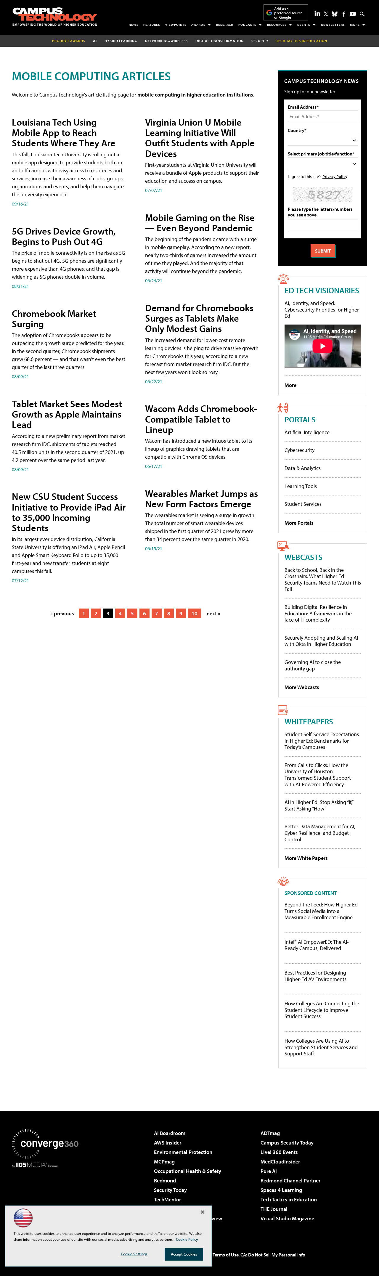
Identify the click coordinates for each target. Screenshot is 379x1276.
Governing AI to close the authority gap (313, 665)
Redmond (165, 1180)
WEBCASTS (303, 557)
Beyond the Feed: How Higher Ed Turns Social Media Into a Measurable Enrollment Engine (321, 911)
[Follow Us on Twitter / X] (326, 14)
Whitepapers (309, 721)
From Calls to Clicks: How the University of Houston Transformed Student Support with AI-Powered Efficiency (318, 775)
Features (151, 25)
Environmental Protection (183, 1152)
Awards (198, 25)
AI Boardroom (169, 1133)
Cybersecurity (299, 450)
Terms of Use (226, 1255)
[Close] (202, 1212)
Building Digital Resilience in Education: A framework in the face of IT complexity (318, 613)
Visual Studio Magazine (287, 1218)
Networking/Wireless (166, 40)
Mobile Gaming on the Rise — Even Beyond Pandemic (200, 222)
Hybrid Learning (121, 40)
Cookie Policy (187, 1239)
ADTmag (270, 1133)
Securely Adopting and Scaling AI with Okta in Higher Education (321, 641)
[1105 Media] (47, 1197)
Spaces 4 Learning (281, 1190)
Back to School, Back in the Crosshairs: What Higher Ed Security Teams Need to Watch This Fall (323, 579)
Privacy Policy (334, 176)
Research (224, 25)
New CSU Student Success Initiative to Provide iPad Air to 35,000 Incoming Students (69, 512)
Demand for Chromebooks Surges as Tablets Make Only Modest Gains (199, 318)
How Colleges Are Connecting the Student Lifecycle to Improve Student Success (322, 1010)
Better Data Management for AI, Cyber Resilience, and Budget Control (320, 832)
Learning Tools (301, 486)
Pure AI (269, 1171)
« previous (62, 613)
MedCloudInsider (280, 1161)
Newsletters (333, 25)
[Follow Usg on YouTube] (353, 14)
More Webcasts (302, 687)
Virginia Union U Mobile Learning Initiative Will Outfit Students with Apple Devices (200, 137)
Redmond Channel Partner (290, 1180)
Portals (300, 419)
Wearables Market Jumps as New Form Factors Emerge (201, 498)
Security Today (170, 1190)
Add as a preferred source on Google (288, 13)
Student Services (303, 503)
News (134, 25)
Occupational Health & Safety (187, 1171)
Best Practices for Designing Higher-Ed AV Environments (315, 976)
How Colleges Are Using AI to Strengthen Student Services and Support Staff (321, 1047)
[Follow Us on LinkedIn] (317, 13)
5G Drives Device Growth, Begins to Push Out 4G (64, 236)
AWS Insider (167, 1142)
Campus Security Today (287, 1142)
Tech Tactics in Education (289, 1199)
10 (194, 613)
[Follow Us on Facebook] (344, 14)
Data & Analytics (303, 468)
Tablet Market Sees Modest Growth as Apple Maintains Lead (67, 414)
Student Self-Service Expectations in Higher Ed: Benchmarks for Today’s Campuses (322, 740)
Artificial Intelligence (307, 432)
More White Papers (306, 858)
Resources (277, 25)
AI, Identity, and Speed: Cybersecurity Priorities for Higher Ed (322, 309)
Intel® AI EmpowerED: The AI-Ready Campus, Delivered (317, 945)
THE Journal (274, 1209)
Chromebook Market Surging (54, 318)
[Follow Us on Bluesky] (335, 14)
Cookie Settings (134, 1253)
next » (213, 613)
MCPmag (164, 1161)
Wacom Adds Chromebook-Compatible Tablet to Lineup (201, 418)
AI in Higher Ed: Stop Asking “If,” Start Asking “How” (319, 805)
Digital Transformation (219, 40)
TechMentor (167, 1199)
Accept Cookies (184, 1254)
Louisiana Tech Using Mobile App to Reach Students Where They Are (63, 132)
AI (95, 40)
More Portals (299, 522)
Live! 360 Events (279, 1152)
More (355, 25)
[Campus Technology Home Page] (55, 16)
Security (260, 40)
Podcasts (247, 25)
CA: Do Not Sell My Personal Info (272, 1255)
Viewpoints (176, 25)
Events (303, 25)
